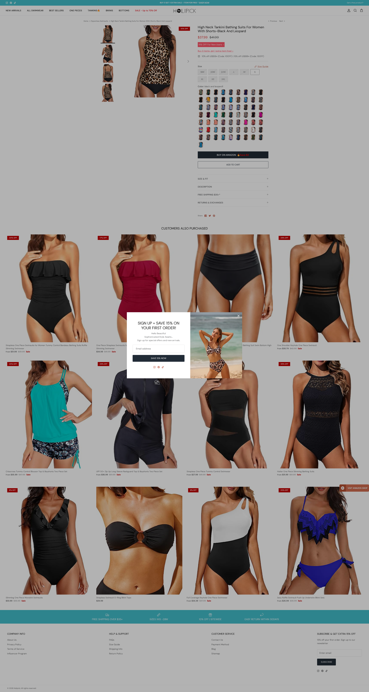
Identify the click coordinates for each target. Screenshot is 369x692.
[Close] (238, 316)
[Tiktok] (163, 367)
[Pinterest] (159, 367)
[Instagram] (154, 367)
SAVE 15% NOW (158, 358)
